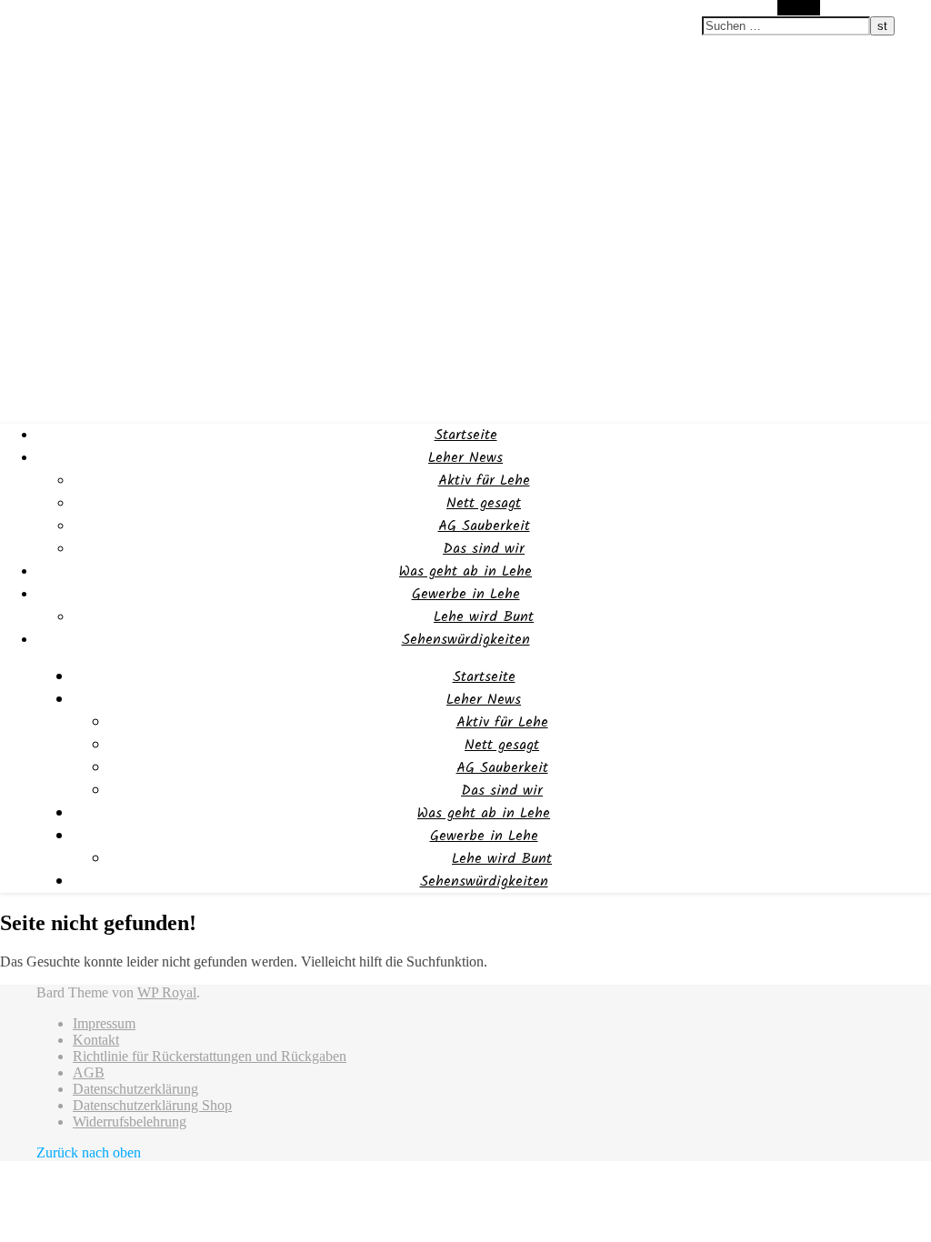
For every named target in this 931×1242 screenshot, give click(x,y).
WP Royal (166, 992)
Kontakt (96, 1039)
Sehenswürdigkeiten (466, 639)
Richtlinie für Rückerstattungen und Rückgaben (209, 1056)
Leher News (465, 457)
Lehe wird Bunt (484, 617)
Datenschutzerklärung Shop (152, 1105)
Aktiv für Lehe (484, 480)
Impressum (104, 1023)
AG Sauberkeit (484, 526)
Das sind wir (484, 548)
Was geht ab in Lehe (465, 571)
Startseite (466, 435)
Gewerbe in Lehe (466, 594)
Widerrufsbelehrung (129, 1121)
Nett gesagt (483, 503)
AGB (89, 1072)
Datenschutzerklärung (135, 1089)
